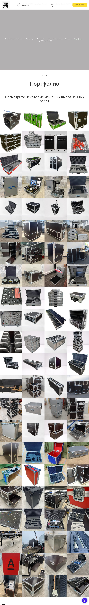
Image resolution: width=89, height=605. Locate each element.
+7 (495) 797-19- (25, 4)
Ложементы (41, 39)
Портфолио (78, 39)
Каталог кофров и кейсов (14, 39)
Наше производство (55, 39)
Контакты (68, 39)
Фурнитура (30, 39)
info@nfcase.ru (25, 5)
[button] (79, 5)
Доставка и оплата (45, 41)
